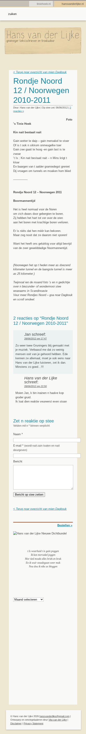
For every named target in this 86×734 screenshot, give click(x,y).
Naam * (18, 434)
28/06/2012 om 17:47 (35, 338)
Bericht (17, 461)
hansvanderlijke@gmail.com (54, 716)
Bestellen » (64, 525)
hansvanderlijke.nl (73, 3)
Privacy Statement (33, 723)
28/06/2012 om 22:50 (35, 386)
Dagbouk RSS (70, 82)
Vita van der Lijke (58, 719)
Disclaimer (16, 723)
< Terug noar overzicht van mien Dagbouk (40, 72)
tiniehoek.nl (44, 3)
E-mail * (36, 447)
